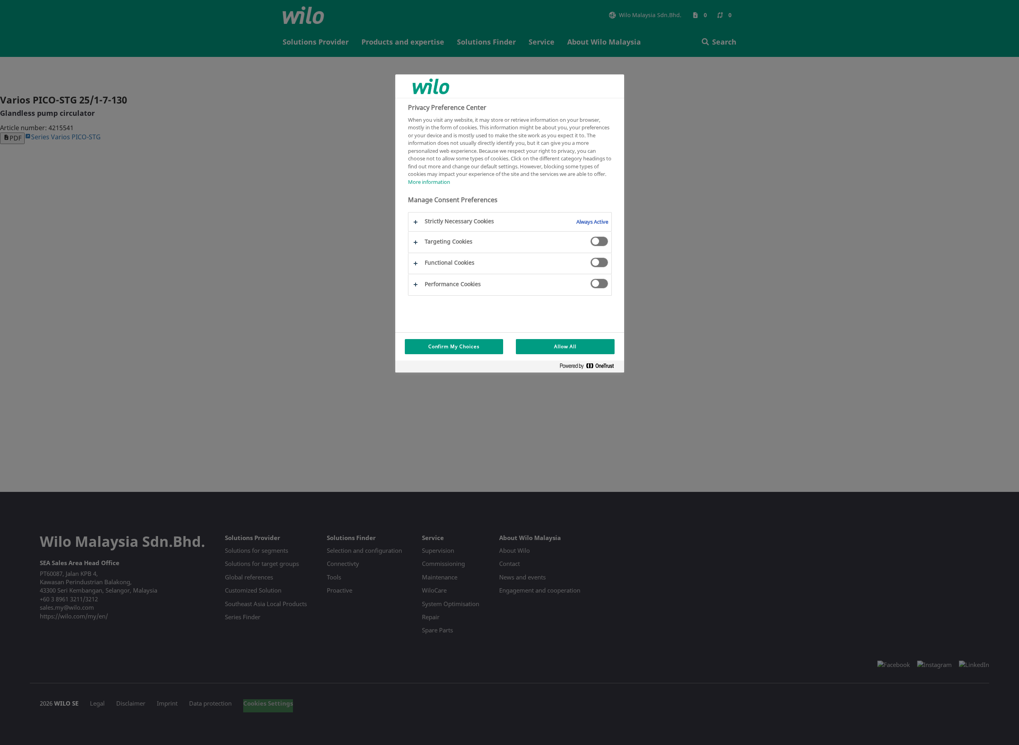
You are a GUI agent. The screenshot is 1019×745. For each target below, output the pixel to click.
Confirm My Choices (454, 346)
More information (429, 181)
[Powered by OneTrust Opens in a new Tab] (590, 367)
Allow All (565, 346)
